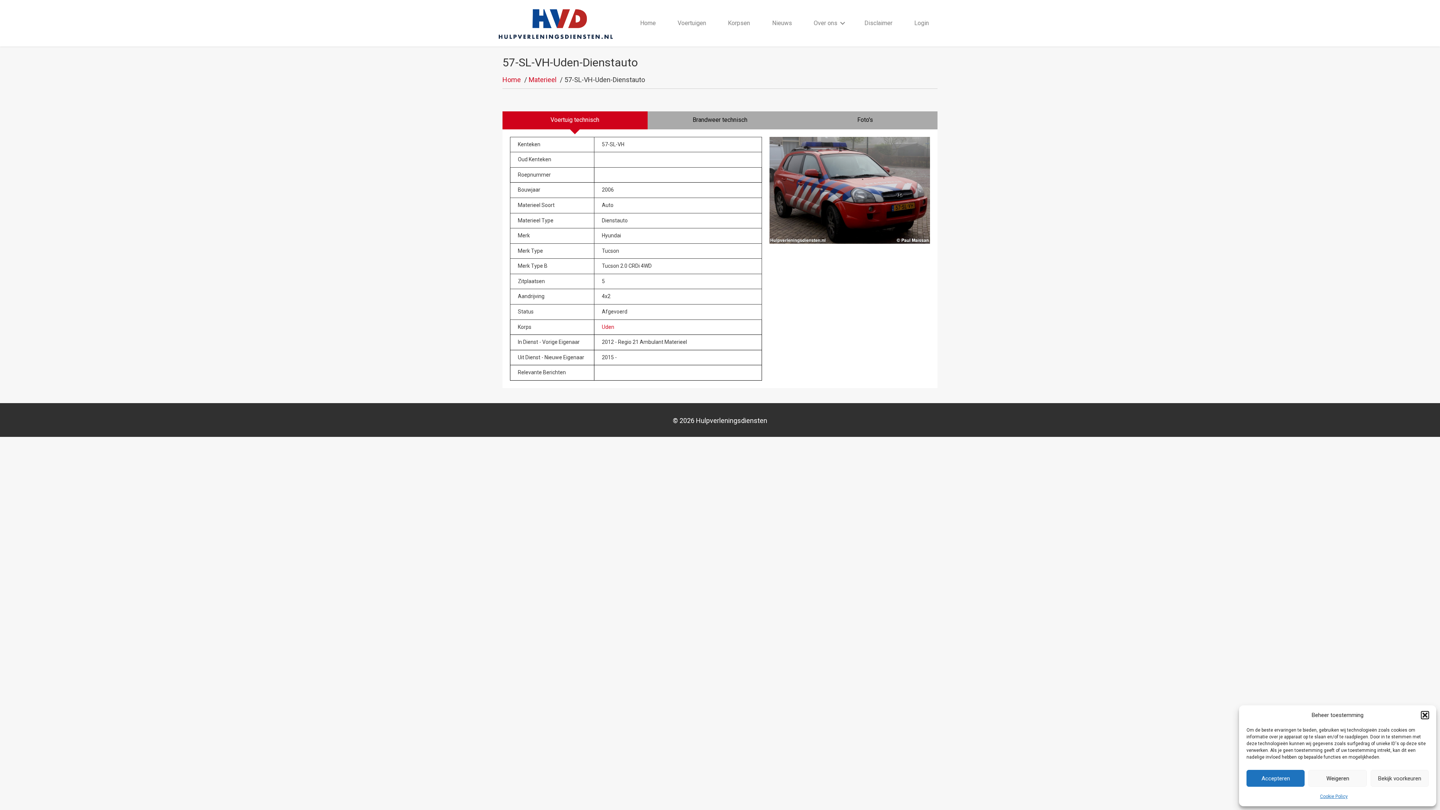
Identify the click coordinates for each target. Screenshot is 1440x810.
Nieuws (782, 23)
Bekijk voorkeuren (1399, 778)
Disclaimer (878, 23)
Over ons (825, 23)
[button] (1425, 715)
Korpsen (739, 23)
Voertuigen (692, 23)
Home (648, 23)
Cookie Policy (1334, 796)
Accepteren (1276, 778)
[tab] (575, 120)
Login (921, 23)
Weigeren (1337, 778)
